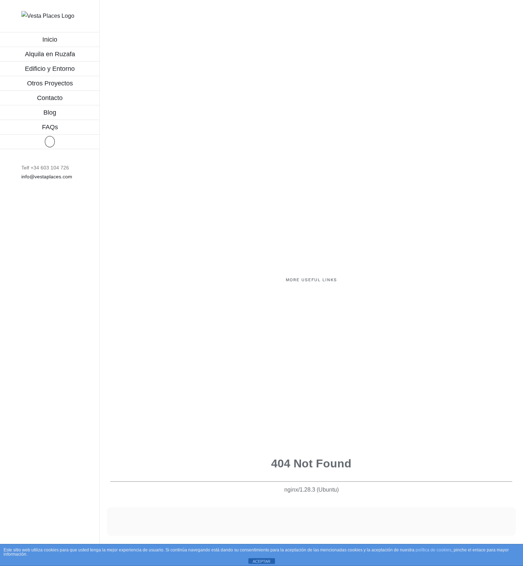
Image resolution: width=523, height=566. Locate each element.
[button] (50, 142)
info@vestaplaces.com (46, 176)
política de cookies (433, 549)
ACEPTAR (261, 561)
